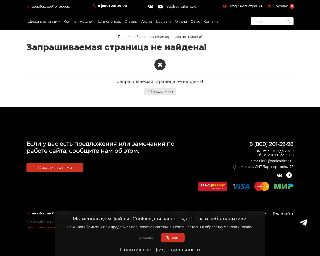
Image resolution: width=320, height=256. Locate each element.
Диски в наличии (43, 21)
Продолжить (162, 91)
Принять (172, 238)
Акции (146, 21)
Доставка (163, 21)
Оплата (181, 21)
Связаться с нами (55, 167)
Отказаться (147, 237)
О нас (195, 21)
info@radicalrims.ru (180, 6)
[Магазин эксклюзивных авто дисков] (49, 6)
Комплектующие (78, 21)
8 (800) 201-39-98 (112, 6)
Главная (124, 37)
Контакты (211, 21)
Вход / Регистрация (245, 6)
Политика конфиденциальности (160, 249)
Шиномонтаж (109, 21)
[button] (281, 6)
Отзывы (130, 21)
